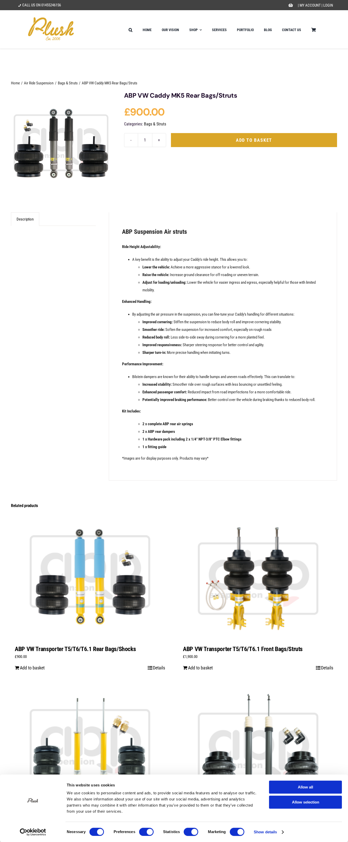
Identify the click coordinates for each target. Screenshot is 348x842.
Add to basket (254, 140)
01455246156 (51, 5)
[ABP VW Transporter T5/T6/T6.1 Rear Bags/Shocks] (90, 577)
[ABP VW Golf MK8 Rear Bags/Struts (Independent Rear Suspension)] (90, 749)
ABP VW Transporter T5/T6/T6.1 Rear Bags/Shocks (75, 649)
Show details (265, 832)
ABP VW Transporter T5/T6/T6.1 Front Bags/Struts (243, 649)
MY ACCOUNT (310, 5)
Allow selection (305, 802)
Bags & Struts (155, 124)
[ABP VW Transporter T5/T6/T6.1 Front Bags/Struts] (258, 577)
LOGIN (328, 5)
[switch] (146, 832)
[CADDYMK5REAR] (61, 142)
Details (159, 667)
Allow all (305, 787)
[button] (130, 29)
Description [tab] (25, 219)
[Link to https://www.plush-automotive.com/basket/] (291, 5)
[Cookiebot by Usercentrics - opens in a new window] (33, 832)
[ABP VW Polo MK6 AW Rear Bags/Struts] (258, 749)
